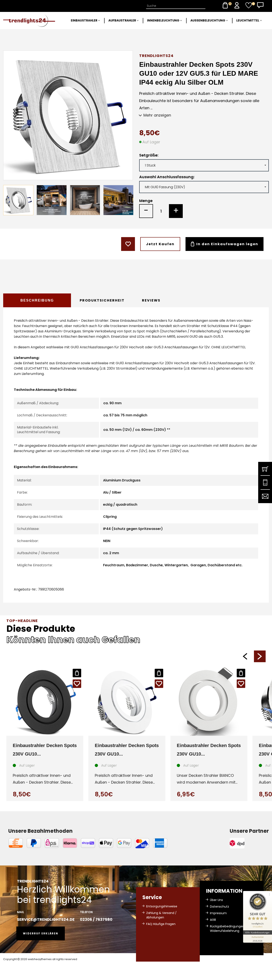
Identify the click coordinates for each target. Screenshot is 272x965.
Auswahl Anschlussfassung (166, 177)
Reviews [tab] (151, 300)
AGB (213, 920)
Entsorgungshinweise (161, 906)
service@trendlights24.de (46, 919)
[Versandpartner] (249, 843)
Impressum (218, 913)
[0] (225, 5)
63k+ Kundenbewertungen (257, 932)
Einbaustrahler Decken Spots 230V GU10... (45, 750)
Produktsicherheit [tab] (102, 300)
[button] (245, 656)
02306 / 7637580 (96, 919)
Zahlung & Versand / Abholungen (161, 915)
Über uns (216, 900)
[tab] (37, 300)
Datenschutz (219, 906)
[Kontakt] (260, 5)
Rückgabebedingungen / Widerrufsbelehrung (228, 928)
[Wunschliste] (248, 5)
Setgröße (148, 155)
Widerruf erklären (40, 933)
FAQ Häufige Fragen (161, 924)
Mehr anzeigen (157, 115)
